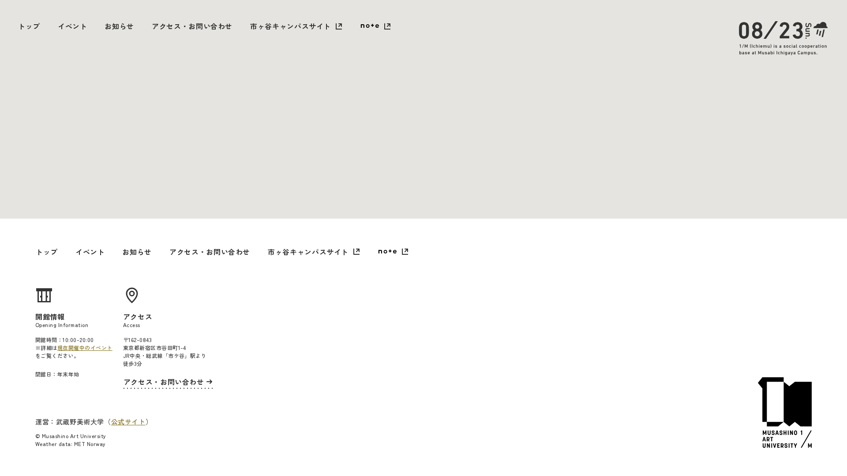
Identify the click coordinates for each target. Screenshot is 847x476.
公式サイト (128, 421)
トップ (29, 26)
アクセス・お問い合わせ (192, 26)
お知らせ (119, 26)
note (375, 27)
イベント (72, 26)
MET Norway (90, 443)
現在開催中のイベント (84, 347)
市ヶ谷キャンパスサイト (290, 26)
